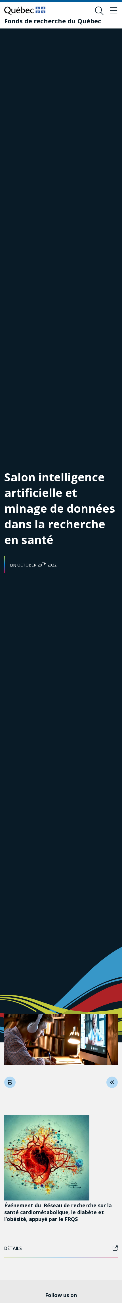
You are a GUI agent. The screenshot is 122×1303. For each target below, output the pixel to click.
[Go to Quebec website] (24, 11)
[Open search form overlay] (99, 11)
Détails (13, 1248)
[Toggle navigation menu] (113, 11)
